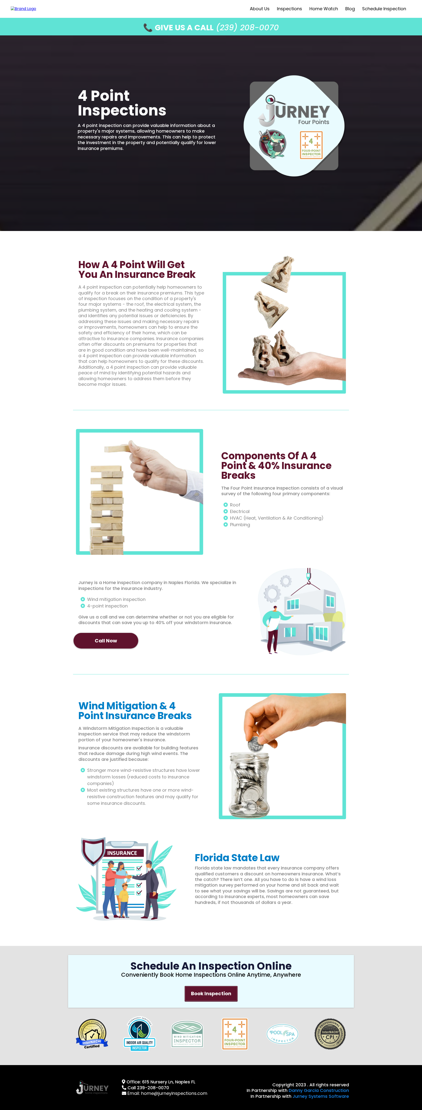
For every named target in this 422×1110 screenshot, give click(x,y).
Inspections (289, 9)
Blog (350, 9)
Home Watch (323, 9)
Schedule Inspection (384, 9)
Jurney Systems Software (321, 1096)
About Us (260, 9)
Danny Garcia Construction (319, 1090)
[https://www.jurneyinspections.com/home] (23, 8)
